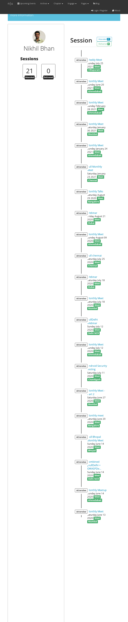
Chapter (58, 3)
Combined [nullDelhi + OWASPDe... (94, 465)
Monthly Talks (95, 191)
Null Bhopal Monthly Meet (95, 438)
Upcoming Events (27, 3)
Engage (71, 3)
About (117, 10)
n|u (10, 3)
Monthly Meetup (97, 490)
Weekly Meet (94, 60)
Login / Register (100, 10)
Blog (97, 3)
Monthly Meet (95, 81)
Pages (84, 3)
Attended (103, 39)
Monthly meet (95, 415)
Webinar (92, 213)
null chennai (94, 255)
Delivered (103, 44)
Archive (43, 3)
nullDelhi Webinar (92, 321)
